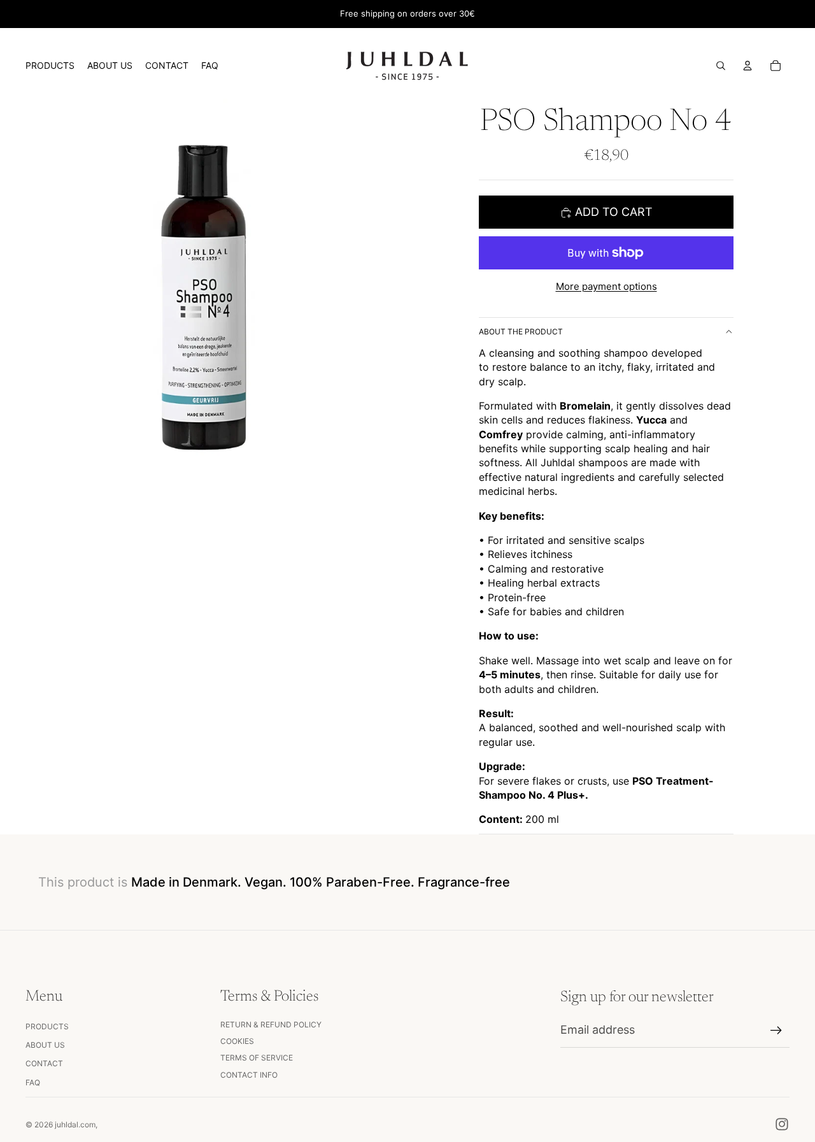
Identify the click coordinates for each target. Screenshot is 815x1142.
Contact (44, 1063)
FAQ (32, 1082)
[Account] (748, 66)
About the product (521, 331)
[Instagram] (782, 1124)
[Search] (721, 66)
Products (47, 1026)
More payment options (606, 286)
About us (45, 1045)
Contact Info (249, 1075)
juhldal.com (75, 1124)
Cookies (237, 1041)
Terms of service (256, 1057)
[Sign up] (776, 1030)
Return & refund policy (271, 1024)
